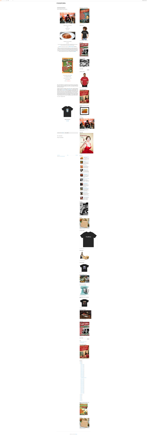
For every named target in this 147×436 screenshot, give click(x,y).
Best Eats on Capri (85, 192)
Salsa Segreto (64, 89)
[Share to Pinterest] (68, 132)
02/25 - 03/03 (82, 388)
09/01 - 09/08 (82, 373)
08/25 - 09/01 (82, 374)
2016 (81, 400)
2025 (81, 362)
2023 (81, 394)
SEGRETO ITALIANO (71, 46)
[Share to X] (66, 132)
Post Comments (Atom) (62, 156)
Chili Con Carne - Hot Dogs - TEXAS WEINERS (86, 174)
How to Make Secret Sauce (83, 377)
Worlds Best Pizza (85, 165)
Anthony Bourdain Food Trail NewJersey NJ (85, 183)
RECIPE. (75, 51)
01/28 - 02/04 (82, 391)
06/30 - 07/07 (82, 380)
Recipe (60, 46)
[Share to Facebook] (67, 132)
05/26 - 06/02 (82, 383)
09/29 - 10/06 (82, 371)
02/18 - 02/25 (82, 389)
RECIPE (71, 75)
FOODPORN (61, 3)
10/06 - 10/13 (82, 370)
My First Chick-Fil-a (82, 342)
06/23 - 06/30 (82, 381)
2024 (81, 363)
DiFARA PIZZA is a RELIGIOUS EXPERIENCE (86, 188)
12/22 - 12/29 (82, 365)
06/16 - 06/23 (82, 382)
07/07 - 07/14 (82, 379)
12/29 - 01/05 (82, 364)
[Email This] (65, 132)
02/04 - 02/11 (82, 390)
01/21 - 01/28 (82, 392)
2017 (81, 399)
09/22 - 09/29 (82, 372)
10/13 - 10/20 (82, 369)
